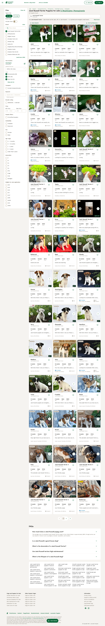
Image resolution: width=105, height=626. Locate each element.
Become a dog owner (29, 2)
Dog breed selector (89, 605)
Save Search (35, 23)
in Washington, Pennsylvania (72, 11)
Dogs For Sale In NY (30, 597)
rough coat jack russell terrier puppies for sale (78, 569)
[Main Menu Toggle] (2, 2)
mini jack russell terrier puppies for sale (64, 581)
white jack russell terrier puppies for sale (92, 577)
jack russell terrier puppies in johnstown (49, 569)
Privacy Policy (87, 595)
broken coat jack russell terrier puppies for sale (64, 585)
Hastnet (20, 613)
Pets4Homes (12, 613)
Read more (97, 19)
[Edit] (24, 63)
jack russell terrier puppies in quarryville (35, 570)
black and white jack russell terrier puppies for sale (92, 582)
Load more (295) (20, 57)
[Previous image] (31, 33)
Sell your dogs (88, 601)
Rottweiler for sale (12, 603)
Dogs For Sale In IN (30, 605)
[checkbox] (6, 31)
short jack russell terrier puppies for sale (64, 569)
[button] (40, 33)
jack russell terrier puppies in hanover (49, 565)
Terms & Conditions (89, 599)
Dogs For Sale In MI (30, 603)
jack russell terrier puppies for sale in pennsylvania (35, 566)
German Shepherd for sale (14, 599)
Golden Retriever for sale (13, 595)
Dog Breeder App (88, 603)
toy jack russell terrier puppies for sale (92, 565)
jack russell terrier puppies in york (49, 577)
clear (23, 24)
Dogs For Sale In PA (30, 595)
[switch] (15, 21)
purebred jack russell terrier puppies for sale (78, 577)
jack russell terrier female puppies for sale (50, 585)
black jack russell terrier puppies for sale (78, 573)
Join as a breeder (43, 2)
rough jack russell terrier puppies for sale (92, 569)
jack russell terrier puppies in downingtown (50, 573)
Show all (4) (11, 82)
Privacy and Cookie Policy (38, 617)
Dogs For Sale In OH (30, 599)
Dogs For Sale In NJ (30, 601)
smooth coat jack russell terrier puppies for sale (78, 565)
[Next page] (70, 518)
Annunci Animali (45, 613)
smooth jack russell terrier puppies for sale (64, 577)
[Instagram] (88, 608)
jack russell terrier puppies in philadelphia (36, 582)
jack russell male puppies (62, 565)
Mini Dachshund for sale (13, 601)
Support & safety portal (90, 597)
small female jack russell (91, 573)
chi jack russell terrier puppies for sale (78, 585)
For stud (16, 16)
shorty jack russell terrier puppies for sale (64, 573)
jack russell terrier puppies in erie (49, 581)
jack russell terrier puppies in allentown (35, 578)
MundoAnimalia (35, 613)
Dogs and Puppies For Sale (14, 593)
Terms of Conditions (27, 617)
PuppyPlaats (26, 613)
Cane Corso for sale (12, 605)
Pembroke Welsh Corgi (13, 597)
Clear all (23, 10)
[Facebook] (85, 608)
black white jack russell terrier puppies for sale (78, 581)
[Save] (49, 44)
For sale (9, 16)
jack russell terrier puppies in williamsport (36, 574)
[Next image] (49, 33)
